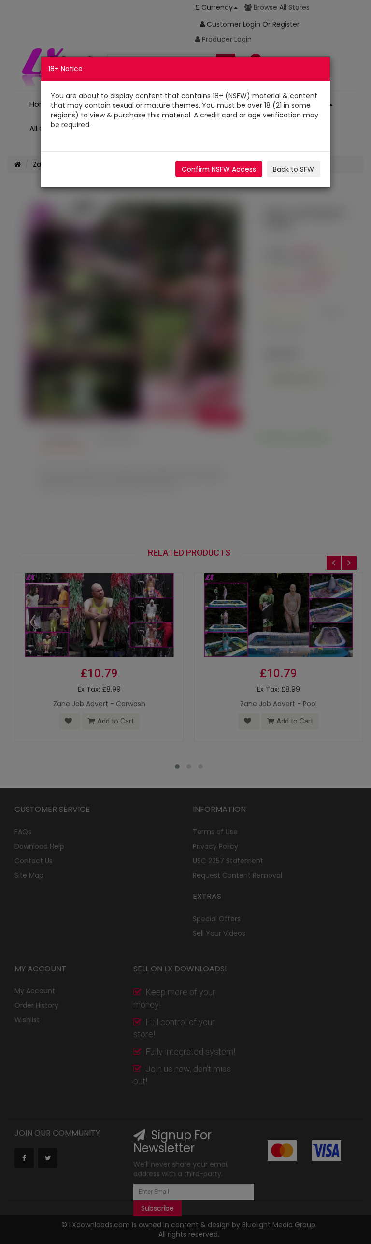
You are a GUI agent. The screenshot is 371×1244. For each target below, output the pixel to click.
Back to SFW (293, 169)
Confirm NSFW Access (219, 169)
